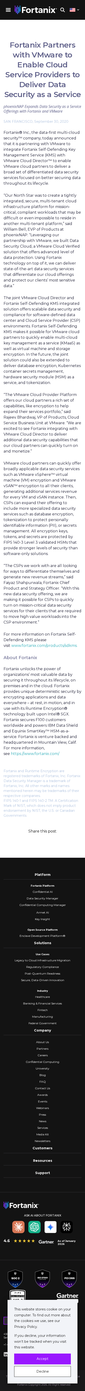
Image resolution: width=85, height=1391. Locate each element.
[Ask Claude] (18, 1227)
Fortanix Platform (42, 885)
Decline (42, 1371)
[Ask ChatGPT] (34, 1227)
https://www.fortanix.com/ (35, 753)
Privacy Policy (25, 1327)
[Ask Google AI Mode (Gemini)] (50, 1227)
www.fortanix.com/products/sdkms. (44, 645)
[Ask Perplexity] (66, 1227)
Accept (42, 1359)
